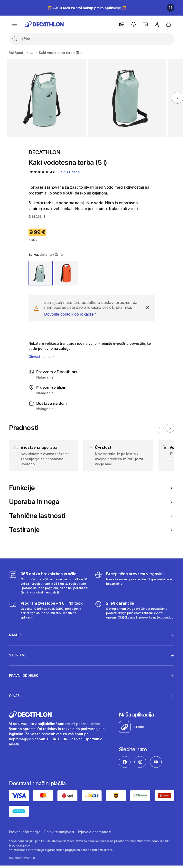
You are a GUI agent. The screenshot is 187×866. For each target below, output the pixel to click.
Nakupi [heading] (15, 635)
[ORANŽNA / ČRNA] (66, 273)
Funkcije (22, 488)
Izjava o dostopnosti (95, 832)
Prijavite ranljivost (59, 832)
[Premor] (170, 8)
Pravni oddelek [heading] (23, 675)
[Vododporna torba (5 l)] (46, 98)
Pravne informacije (24, 832)
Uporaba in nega (34, 502)
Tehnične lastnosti (37, 516)
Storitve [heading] (17, 655)
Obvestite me (40, 356)
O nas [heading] (14, 696)
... (31, 53)
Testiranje (24, 530)
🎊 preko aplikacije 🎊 (87, 8)
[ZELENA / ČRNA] (40, 273)
